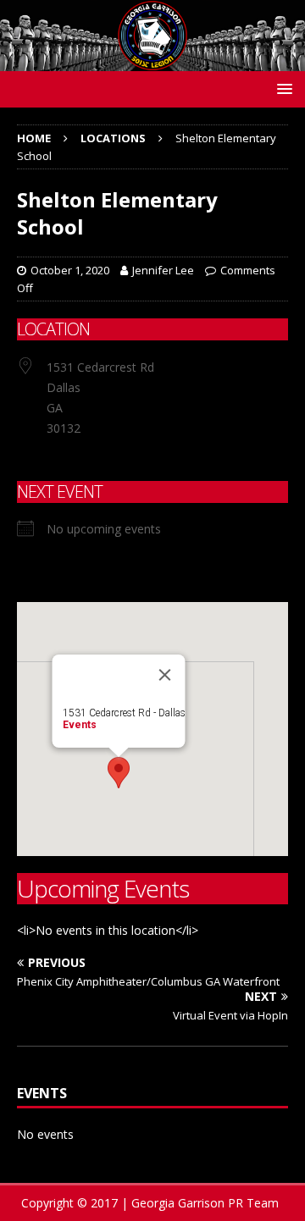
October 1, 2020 (69, 270)
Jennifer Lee (163, 270)
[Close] (165, 675)
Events (80, 725)
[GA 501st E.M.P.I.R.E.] (152, 60)
